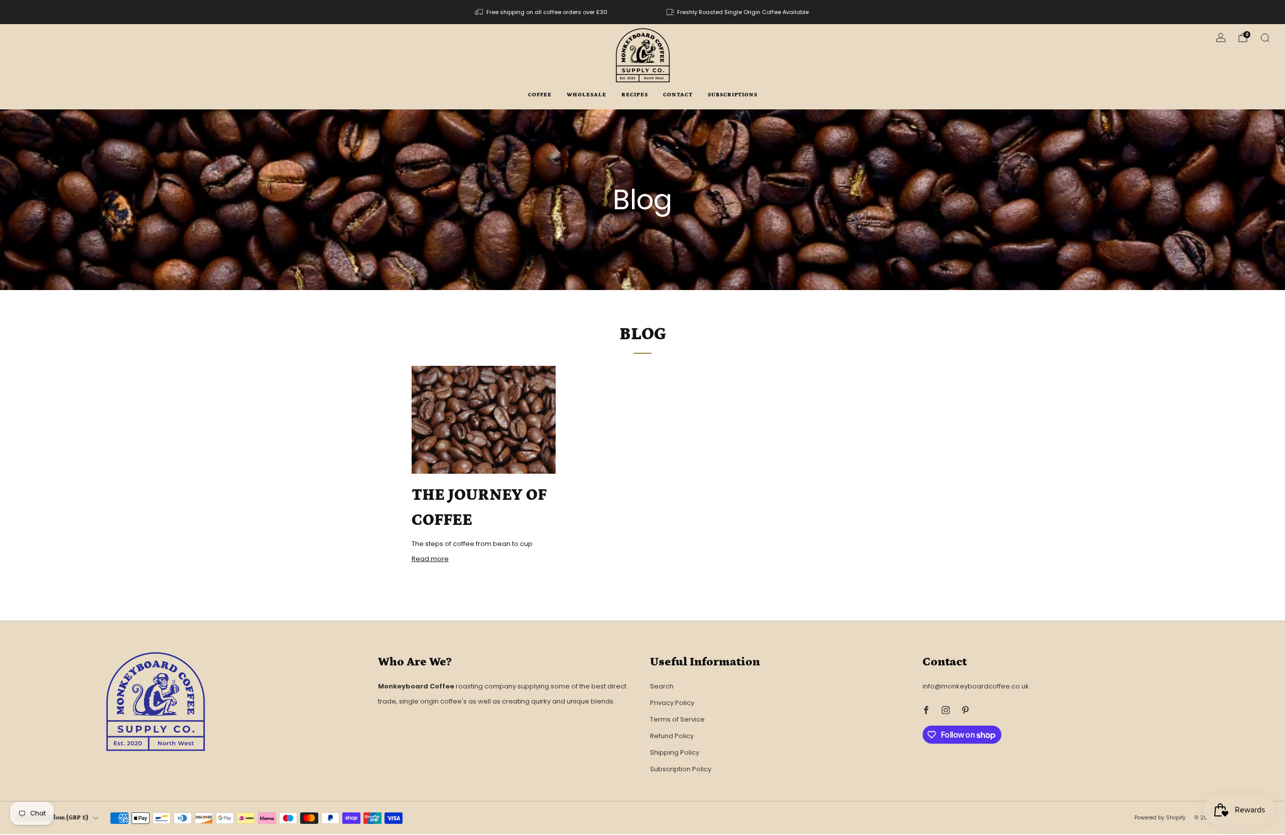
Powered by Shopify (1160, 817)
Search (662, 686)
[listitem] (541, 12)
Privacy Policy (672, 703)
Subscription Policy (680, 769)
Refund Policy (672, 736)
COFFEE (540, 95)
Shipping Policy (674, 752)
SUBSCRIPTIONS (732, 95)
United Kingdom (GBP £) (51, 817)
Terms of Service (677, 719)
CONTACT (678, 95)
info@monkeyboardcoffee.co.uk (976, 686)
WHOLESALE (586, 95)
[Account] (1221, 38)
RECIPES (634, 95)
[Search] (1265, 38)
